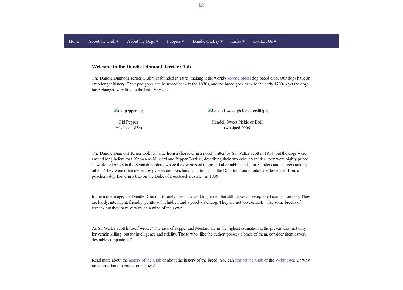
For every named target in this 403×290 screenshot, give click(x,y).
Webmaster (284, 260)
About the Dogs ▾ (142, 41)
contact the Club (249, 260)
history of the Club (145, 260)
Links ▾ (238, 41)
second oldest (239, 78)
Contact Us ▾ (264, 41)
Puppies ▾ (175, 41)
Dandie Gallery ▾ (208, 41)
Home (74, 41)
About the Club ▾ (103, 41)
